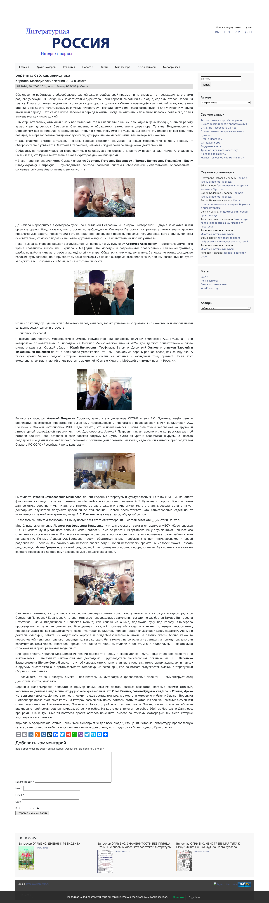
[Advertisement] (25, 10)
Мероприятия (171, 67)
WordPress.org (209, 288)
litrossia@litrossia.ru (37, 883)
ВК (217, 32)
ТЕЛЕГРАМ (232, 32)
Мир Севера (122, 67)
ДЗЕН (249, 32)
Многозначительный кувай (217, 234)
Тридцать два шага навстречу (219, 150)
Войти (204, 276)
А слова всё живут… (213, 153)
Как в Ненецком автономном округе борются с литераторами (225, 204)
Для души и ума (210, 142)
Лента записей (147, 67)
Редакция (69, 67)
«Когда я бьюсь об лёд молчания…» (223, 157)
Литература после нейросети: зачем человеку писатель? (224, 222)
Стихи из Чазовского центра (218, 127)
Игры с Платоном (211, 138)
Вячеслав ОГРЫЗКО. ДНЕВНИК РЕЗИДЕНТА (49, 843)
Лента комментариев (214, 284)
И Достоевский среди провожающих (224, 123)
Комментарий (24, 781)
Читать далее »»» (43, 848)
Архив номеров (46, 67)
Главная (24, 67)
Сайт (18, 801)
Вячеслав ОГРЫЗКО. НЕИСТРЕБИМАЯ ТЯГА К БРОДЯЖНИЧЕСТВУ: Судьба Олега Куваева (208, 845)
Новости (87, 67)
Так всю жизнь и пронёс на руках (221, 120)
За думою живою (211, 146)
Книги (104, 67)
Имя (19, 788)
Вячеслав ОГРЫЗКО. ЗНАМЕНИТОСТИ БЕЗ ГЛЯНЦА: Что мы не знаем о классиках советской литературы (134, 845)
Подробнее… (195, 897)
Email (19, 795)
